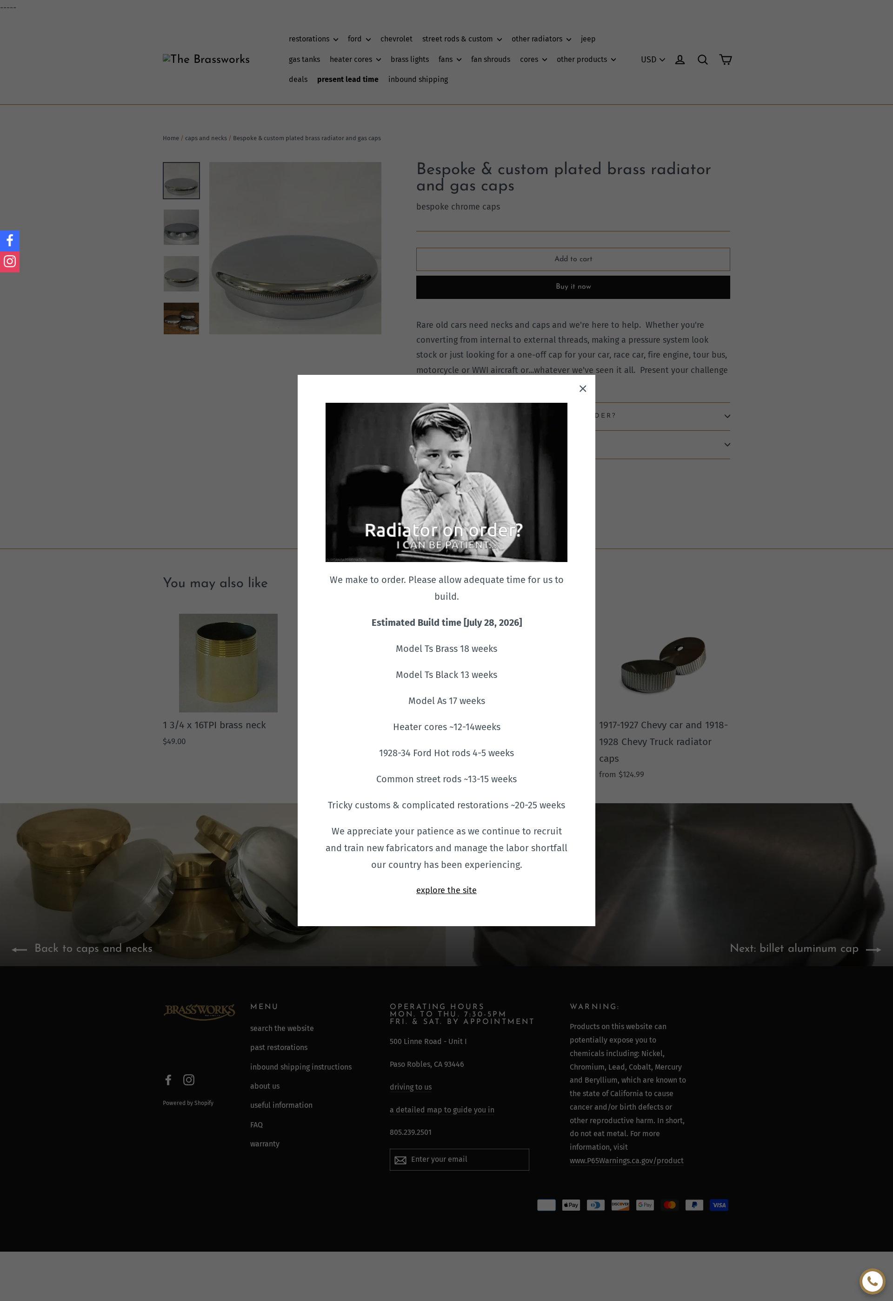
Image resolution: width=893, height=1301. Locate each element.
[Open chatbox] (873, 1281)
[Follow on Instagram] (10, 261)
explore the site (446, 890)
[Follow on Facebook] (10, 240)
